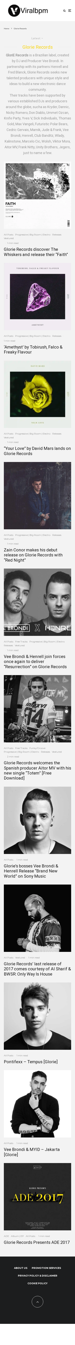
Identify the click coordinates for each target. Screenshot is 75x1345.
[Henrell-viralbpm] (37, 820)
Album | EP (17, 1236)
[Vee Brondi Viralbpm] (37, 1103)
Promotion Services (46, 1268)
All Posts (8, 234)
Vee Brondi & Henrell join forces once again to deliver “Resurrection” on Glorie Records (35, 661)
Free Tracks (21, 641)
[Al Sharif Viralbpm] (37, 918)
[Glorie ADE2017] (37, 1196)
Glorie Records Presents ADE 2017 (37, 1242)
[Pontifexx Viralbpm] (37, 1016)
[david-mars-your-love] (37, 394)
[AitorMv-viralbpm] (37, 708)
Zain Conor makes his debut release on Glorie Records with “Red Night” (33, 555)
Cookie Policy (38, 1283)
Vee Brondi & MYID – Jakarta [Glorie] (32, 1152)
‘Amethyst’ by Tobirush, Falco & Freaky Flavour (33, 349)
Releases (56, 234)
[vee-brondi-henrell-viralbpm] (37, 602)
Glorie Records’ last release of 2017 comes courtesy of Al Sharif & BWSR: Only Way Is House (37, 968)
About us (20, 1268)
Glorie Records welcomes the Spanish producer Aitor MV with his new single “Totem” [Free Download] (37, 770)
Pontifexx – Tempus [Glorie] (31, 1061)
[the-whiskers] (37, 195)
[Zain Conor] (37, 495)
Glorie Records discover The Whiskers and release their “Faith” (36, 252)
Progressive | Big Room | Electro (32, 234)
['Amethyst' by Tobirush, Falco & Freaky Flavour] (37, 296)
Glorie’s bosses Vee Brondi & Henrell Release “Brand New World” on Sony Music (31, 871)
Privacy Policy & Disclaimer (37, 1275)
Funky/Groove (37, 748)
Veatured (9, 238)
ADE (6, 1236)
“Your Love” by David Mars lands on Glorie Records (37, 451)
